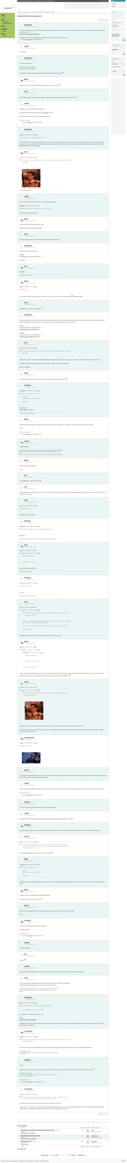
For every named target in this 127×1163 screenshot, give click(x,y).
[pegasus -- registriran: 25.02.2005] (21, 803)
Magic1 (26, 419)
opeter (92, 1130)
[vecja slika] (31, 178)
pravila (4, 35)
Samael (29, 39)
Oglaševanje (30, 1161)
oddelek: (52, 1155)
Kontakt (37, 1161)
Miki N (26, 79)
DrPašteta (27, 825)
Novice (3, 15)
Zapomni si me (117, 22)
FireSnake (27, 385)
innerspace (94, 1141)
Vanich (26, 682)
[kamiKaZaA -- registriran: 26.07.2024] (21, 26)
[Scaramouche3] (21, 738)
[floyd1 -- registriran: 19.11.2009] (21, 303)
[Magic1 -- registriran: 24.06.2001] (21, 420)
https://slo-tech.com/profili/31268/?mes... (30, 34)
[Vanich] (21, 683)
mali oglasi (5, 21)
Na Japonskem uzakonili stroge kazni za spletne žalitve (38, 1130)
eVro (25, 343)
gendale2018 (94, 1136)
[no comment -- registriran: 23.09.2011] (21, 1090)
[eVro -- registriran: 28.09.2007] (21, 343)
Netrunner (27, 521)
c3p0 (25, 234)
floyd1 (26, 302)
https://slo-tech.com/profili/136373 (28, 1019)
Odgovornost (22, 1161)
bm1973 (26, 836)
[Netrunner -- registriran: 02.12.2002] (21, 522)
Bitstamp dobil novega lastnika (30, 1136)
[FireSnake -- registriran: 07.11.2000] (21, 386)
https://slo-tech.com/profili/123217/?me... (30, 336)
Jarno (26, 978)
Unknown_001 (24, 1142)
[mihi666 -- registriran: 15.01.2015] (21, 967)
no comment (28, 1089)
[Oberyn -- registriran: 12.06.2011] (21, 771)
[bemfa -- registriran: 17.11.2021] (21, 374)
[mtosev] (21, 442)
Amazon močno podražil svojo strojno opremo (36, 1)
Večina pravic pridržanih (12, 1161)
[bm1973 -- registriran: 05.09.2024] (21, 837)
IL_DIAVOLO (28, 1031)
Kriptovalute (33, 1138)
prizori (48, 819)
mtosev (26, 441)
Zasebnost (32, 1133)
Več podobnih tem (21, 1149)
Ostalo (3, 33)
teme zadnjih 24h (7, 23)
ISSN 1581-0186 (44, 1161)
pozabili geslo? (116, 36)
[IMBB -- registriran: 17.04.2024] (21, 860)
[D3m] (21, 153)
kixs (25, 475)
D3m (25, 152)
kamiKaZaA (28, 25)
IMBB (26, 859)
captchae (45, 112)
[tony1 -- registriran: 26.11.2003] (21, 92)
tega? (24, 308)
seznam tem (115, 49)
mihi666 (26, 966)
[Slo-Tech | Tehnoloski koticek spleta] (9, 7)
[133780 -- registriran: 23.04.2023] (21, 47)
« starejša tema (44, 1155)
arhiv (4, 16)
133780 (26, 46)
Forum (3, 19)
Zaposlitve (4, 29)
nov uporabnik (115, 34)
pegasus (27, 802)
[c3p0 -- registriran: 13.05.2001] (21, 235)
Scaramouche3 (29, 737)
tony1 (26, 91)
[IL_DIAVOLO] (21, 1032)
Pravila (3, 1161)
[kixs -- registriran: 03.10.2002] (21, 476)
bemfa (26, 373)
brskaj (4, 30)
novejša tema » (81, 1155)
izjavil (36, 134)
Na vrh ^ (124, 1161)
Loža (26, 1144)
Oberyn (26, 770)
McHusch (23, 1131)
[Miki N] (21, 80)
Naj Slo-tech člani (26, 1141)
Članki (3, 26)
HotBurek (27, 1060)
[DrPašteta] (21, 826)
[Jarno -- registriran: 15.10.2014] (21, 979)
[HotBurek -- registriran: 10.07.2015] (21, 1061)
